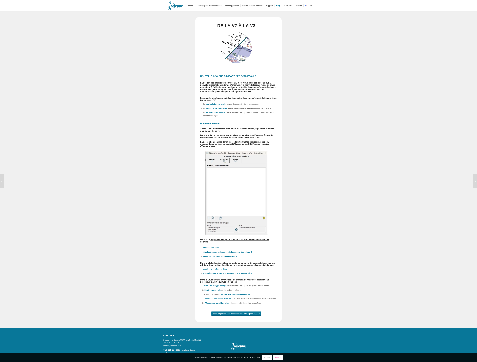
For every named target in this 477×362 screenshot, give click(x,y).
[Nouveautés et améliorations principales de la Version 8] (475, 181)
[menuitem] (190, 5)
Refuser (278, 357)
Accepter (267, 357)
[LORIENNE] (175, 5)
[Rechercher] (311, 5)
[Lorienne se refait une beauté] (2, 181)
